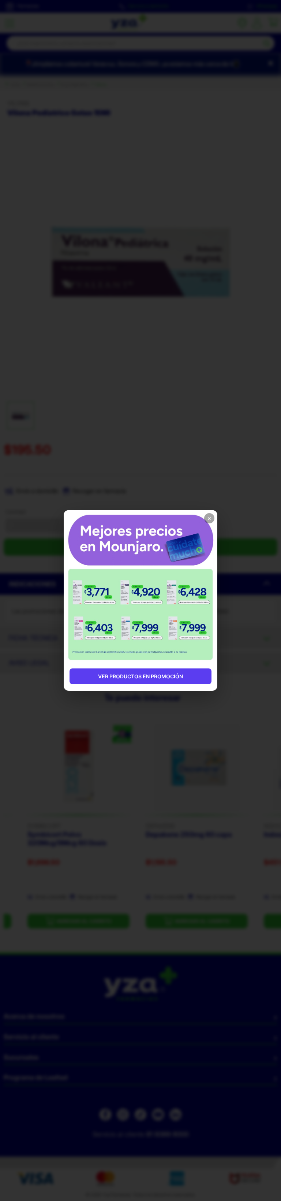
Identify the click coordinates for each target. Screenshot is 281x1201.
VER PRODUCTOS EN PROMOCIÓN (140, 676)
